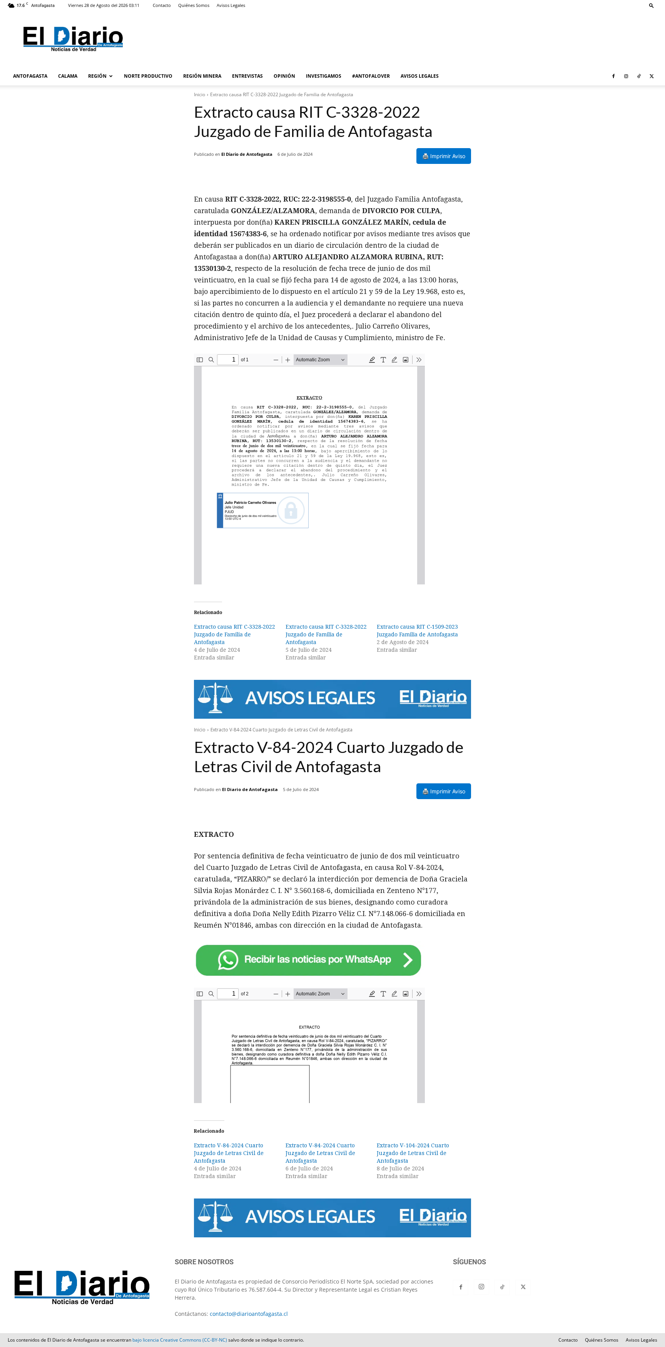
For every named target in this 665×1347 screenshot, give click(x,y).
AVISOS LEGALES (420, 76)
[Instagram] (626, 76)
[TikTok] (639, 76)
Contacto (162, 5)
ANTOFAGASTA (30, 76)
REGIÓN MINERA (202, 76)
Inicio (199, 94)
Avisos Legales (231, 5)
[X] (651, 76)
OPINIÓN (284, 76)
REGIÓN (97, 76)
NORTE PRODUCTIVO (148, 76)
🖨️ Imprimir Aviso (443, 156)
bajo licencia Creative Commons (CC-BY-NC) (179, 1340)
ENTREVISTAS (247, 76)
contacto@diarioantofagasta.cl (249, 1313)
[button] (651, 5)
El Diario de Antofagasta (246, 154)
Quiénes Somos (193, 5)
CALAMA (67, 76)
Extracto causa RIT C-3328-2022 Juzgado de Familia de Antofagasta (234, 634)
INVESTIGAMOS (323, 76)
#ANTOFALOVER (371, 76)
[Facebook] (613, 76)
